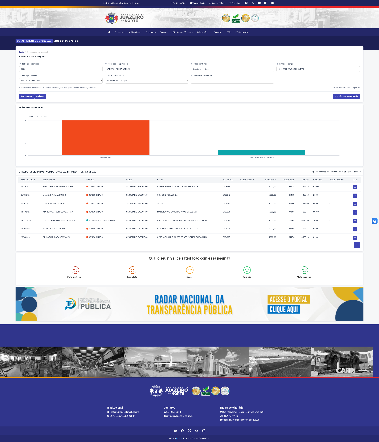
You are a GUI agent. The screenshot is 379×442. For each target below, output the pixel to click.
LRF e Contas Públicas (182, 32)
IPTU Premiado (241, 32)
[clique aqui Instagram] (203, 430)
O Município (134, 32)
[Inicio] (109, 32)
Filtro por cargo (286, 64)
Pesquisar (27, 96)
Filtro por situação (115, 75)
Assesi (179, 438)
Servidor (217, 32)
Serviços (164, 32)
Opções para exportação (347, 96)
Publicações (202, 32)
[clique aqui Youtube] (196, 430)
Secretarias (151, 32)
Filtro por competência (117, 64)
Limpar (41, 96)
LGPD (228, 32)
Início (21, 52)
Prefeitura (119, 32)
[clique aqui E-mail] (175, 430)
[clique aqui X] (189, 430)
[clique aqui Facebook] (182, 430)
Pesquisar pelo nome (202, 75)
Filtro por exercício (30, 64)
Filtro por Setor (200, 64)
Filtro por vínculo (29, 75)
